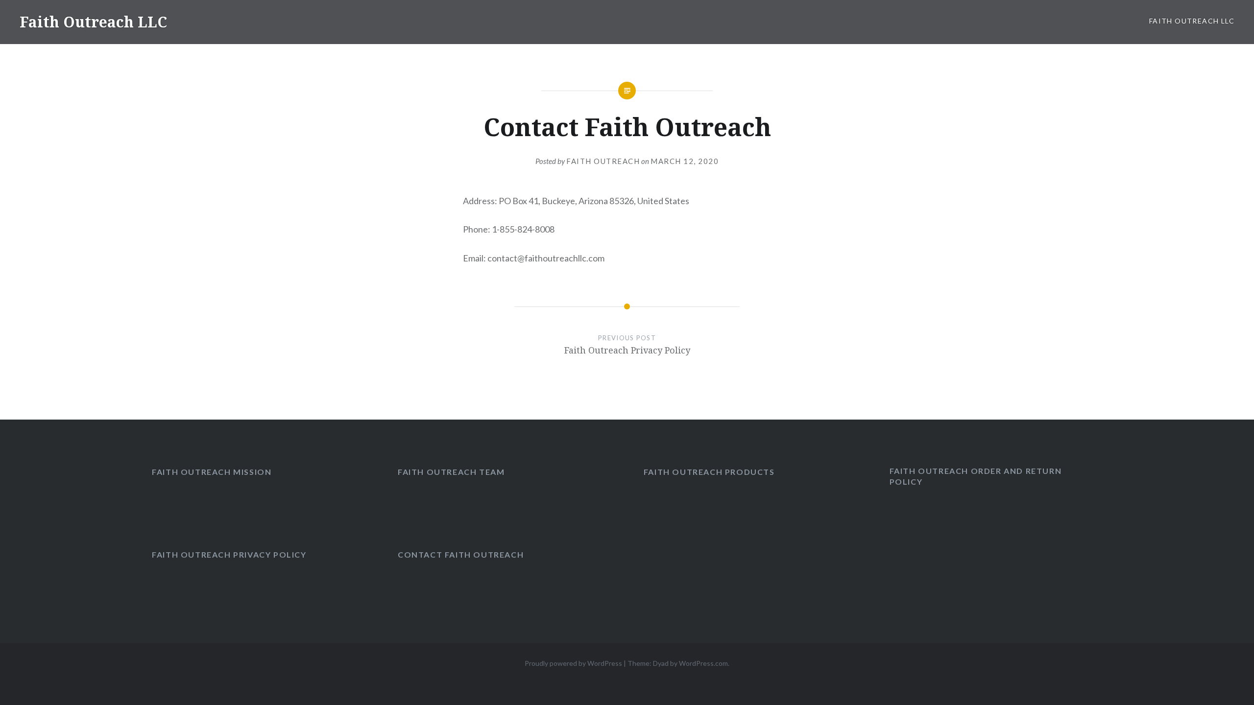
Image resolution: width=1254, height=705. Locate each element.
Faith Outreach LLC (93, 22)
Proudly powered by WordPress (573, 663)
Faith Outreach (603, 161)
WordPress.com (703, 663)
